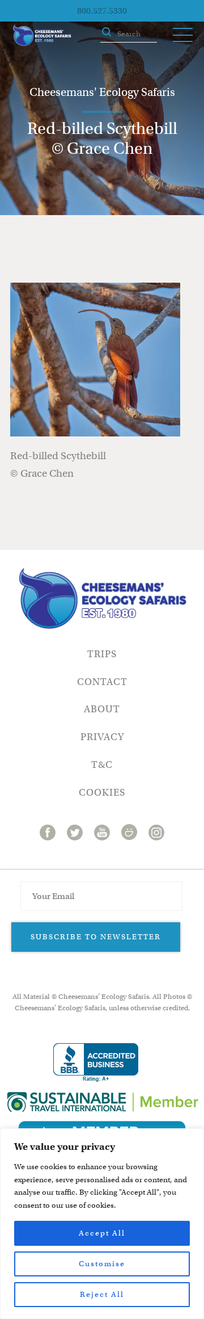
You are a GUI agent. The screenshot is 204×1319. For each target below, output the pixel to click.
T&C (102, 765)
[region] (102, 1223)
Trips (102, 654)
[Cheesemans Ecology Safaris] (42, 35)
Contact (102, 682)
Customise (102, 1263)
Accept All (102, 1233)
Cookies (102, 793)
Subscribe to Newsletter (96, 937)
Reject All (102, 1294)
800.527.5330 (102, 11)
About (102, 709)
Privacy (102, 737)
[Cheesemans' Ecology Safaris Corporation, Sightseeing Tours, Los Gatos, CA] (95, 1062)
